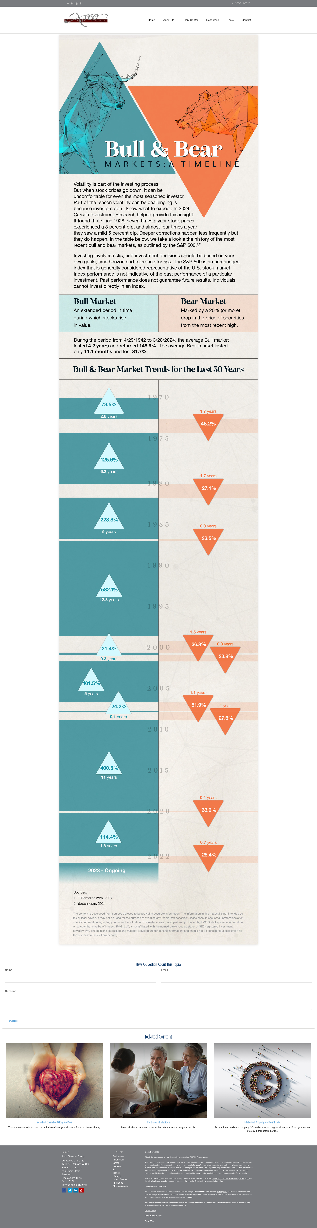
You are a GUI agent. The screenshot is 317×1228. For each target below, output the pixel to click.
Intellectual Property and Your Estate (262, 1122)
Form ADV (155, 1215)
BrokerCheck (202, 1157)
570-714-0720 (242, 3)
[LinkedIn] (72, 3)
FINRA (219, 1191)
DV (160, 1215)
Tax (115, 1169)
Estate (116, 1162)
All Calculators (120, 1186)
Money (116, 1172)
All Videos (118, 1182)
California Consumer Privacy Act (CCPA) (228, 1178)
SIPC (225, 1191)
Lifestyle (117, 1176)
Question (10, 991)
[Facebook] (80, 3)
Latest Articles (120, 1179)
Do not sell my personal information (209, 1181)
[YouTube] (77, 3)
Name (8, 970)
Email (164, 970)
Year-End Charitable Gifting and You (54, 1122)
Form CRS (154, 1151)
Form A (148, 1215)
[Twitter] (68, 3)
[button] (168, 20)
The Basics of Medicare (158, 1122)
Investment (118, 1159)
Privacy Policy (150, 1210)
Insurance (118, 1166)
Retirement (118, 1156)
